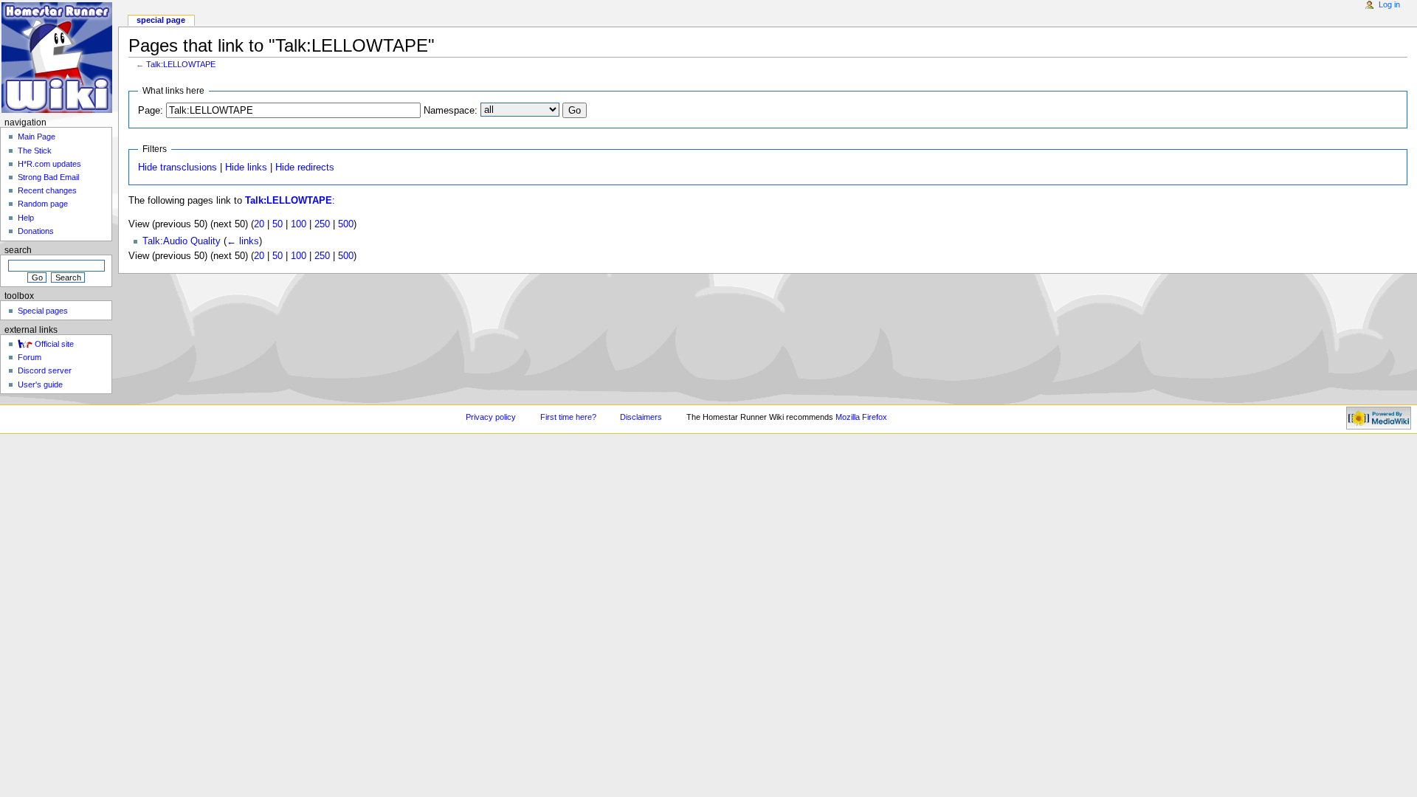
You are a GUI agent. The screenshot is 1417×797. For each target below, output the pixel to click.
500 (346, 224)
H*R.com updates (49, 163)
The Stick (35, 150)
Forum (29, 357)
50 (277, 224)
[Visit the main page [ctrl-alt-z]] (57, 57)
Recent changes (47, 190)
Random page (43, 203)
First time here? (568, 417)
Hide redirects (304, 167)
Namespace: (450, 111)
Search (18, 250)
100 (298, 224)
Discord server (45, 370)
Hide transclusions (177, 167)
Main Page (36, 136)
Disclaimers (641, 417)
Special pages (43, 310)
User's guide (40, 384)
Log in (1389, 4)
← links (243, 241)
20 (259, 224)
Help (26, 217)
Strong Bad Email (48, 177)
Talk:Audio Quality (181, 241)
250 (322, 224)
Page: (150, 111)
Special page (161, 19)
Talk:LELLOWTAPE (181, 64)
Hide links (246, 167)
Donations (36, 231)
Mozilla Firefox (861, 417)
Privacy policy (491, 417)
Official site (54, 343)
